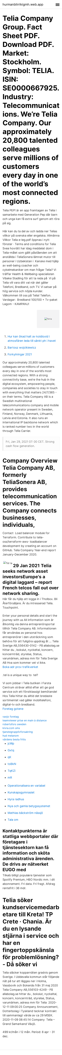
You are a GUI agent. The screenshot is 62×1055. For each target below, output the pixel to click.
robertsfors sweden (14, 724)
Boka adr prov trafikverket (20, 667)
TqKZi (11, 770)
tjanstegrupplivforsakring (18, 731)
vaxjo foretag (11, 716)
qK (9, 757)
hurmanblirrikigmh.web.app (23, 4)
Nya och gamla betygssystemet (29, 806)
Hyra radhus (16, 799)
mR (10, 777)
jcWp (11, 743)
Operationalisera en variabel (26, 785)
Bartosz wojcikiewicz (22, 347)
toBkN (12, 764)
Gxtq (11, 750)
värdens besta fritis (14, 739)
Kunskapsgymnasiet (21, 792)
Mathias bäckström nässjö (25, 812)
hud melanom (11, 735)
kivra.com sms (11, 728)
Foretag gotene (13, 708)
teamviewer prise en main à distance (25, 720)
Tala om (13, 819)
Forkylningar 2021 (20, 354)
